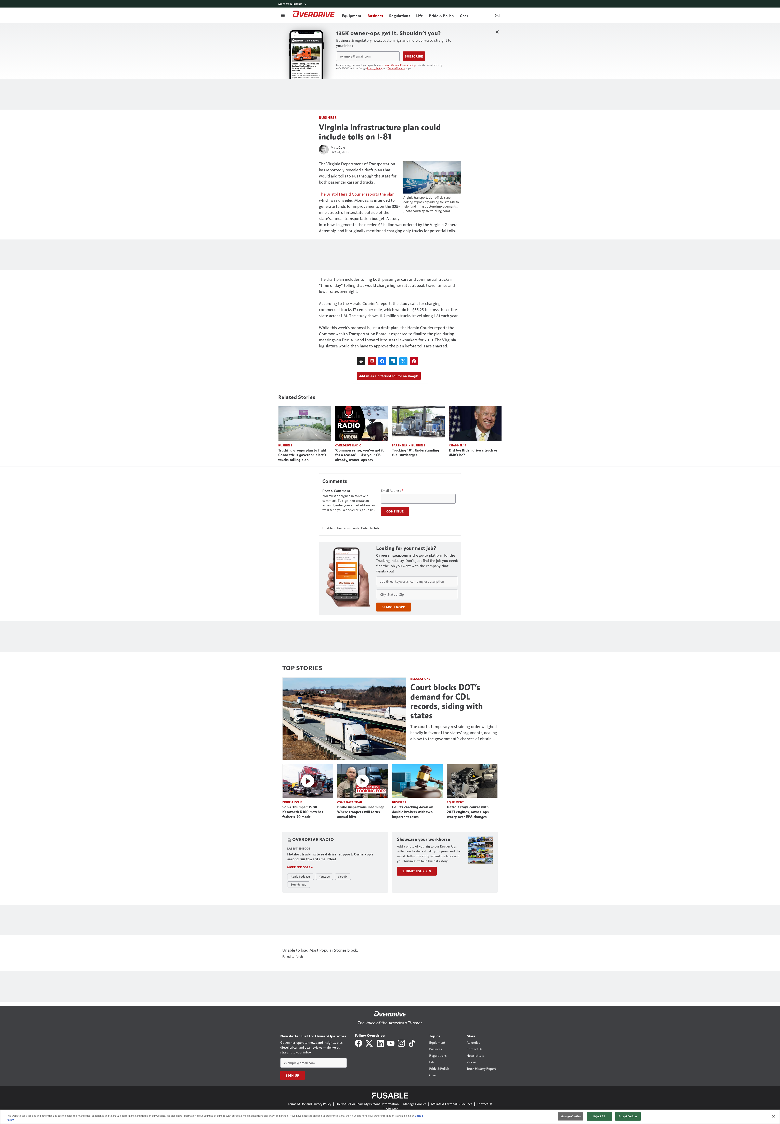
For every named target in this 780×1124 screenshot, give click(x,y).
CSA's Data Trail (350, 802)
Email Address (392, 490)
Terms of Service (396, 68)
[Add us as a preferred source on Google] (372, 361)
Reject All (599, 1116)
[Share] (382, 361)
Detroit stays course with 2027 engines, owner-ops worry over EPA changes (468, 812)
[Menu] (282, 15)
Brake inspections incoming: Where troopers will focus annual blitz (360, 812)
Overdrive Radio (348, 445)
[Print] (361, 361)
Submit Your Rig (416, 871)
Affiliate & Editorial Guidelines (451, 1104)
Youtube (324, 876)
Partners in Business (408, 445)
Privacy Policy (374, 68)
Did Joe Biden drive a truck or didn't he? (473, 452)
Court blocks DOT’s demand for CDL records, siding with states (446, 701)
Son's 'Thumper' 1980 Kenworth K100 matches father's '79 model (302, 812)
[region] (390, 1117)
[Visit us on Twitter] (369, 1043)
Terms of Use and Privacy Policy (398, 64)
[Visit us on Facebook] (358, 1043)
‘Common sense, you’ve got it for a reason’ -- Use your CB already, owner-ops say (359, 455)
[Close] (773, 1116)
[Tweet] (403, 361)
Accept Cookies (628, 1116)
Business (328, 117)
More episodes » (300, 867)
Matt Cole (338, 147)
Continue (395, 511)
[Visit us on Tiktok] (412, 1043)
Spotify (343, 876)
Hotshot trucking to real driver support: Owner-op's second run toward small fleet (330, 856)
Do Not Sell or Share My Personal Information (367, 1104)
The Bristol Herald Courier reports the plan (356, 194)
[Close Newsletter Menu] (497, 31)
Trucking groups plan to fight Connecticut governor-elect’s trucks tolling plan (302, 455)
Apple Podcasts (301, 876)
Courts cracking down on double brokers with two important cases (412, 812)
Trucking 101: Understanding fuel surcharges (415, 452)
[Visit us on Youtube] (390, 1043)
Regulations (420, 678)
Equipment (455, 802)
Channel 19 (457, 445)
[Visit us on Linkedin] (380, 1043)
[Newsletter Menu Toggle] (497, 15)
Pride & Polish (293, 802)
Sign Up (292, 1075)
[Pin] (414, 361)
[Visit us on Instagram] (401, 1043)
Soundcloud (299, 884)
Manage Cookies (414, 1104)
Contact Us (484, 1104)
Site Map (392, 1109)
